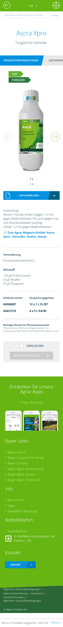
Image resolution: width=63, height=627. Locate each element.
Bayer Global (17, 452)
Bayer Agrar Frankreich (24, 480)
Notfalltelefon (17, 531)
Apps (11, 505)
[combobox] (31, 195)
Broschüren (16, 500)
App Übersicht (33, 402)
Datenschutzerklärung (15, 593)
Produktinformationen (21, 60)
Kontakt (15, 564)
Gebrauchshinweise (14, 597)
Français (54, 15)
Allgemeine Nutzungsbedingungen (21, 589)
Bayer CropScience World (26, 457)
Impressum (37, 593)
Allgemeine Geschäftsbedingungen (22, 600)
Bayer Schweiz (18, 463)
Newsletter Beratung (22, 511)
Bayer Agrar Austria (21, 474)
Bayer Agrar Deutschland (25, 469)
